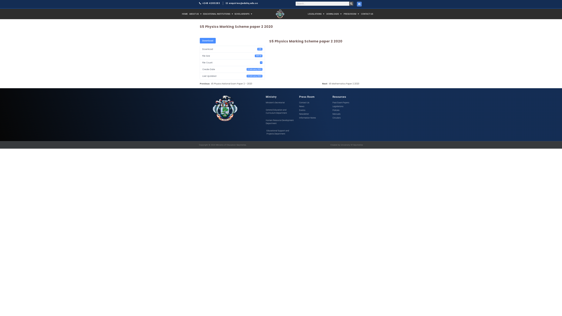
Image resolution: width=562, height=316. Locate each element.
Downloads (332, 14)
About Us (194, 14)
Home (185, 14)
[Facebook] (359, 4)
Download (207, 40)
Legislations (315, 14)
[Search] (351, 4)
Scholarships (241, 14)
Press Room (350, 14)
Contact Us (367, 14)
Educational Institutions (216, 14)
